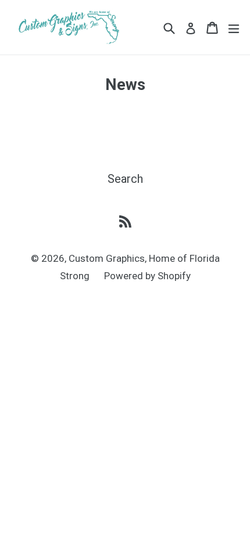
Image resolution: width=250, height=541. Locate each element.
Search (125, 179)
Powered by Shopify (147, 276)
